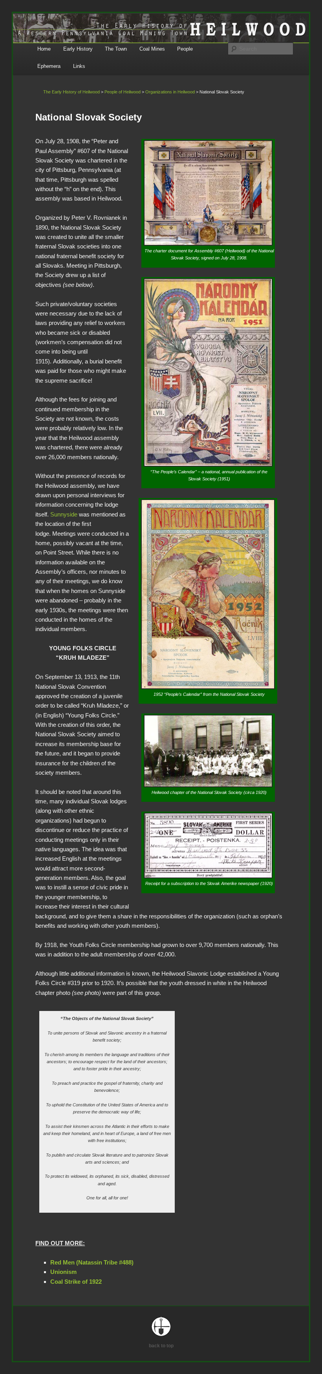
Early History (78, 49)
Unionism (63, 1271)
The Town (116, 49)
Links (79, 66)
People (185, 49)
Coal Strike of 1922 (76, 1281)
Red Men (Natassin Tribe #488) (92, 1262)
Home (44, 49)
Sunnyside (63, 514)
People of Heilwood (122, 91)
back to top (161, 1345)
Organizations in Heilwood (170, 91)
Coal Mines (152, 49)
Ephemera (48, 66)
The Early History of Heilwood (71, 91)
